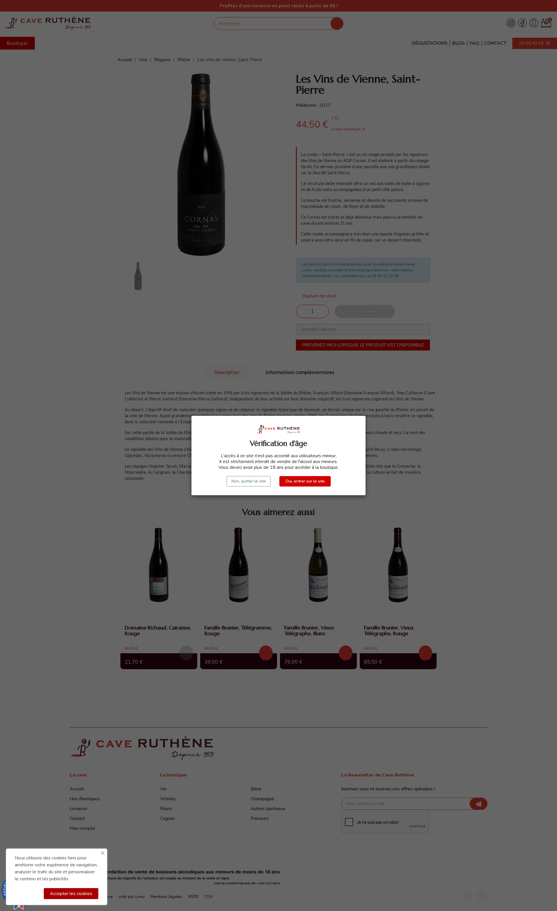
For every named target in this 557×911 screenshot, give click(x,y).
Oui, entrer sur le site (305, 481)
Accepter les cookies (71, 893)
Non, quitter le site (249, 481)
